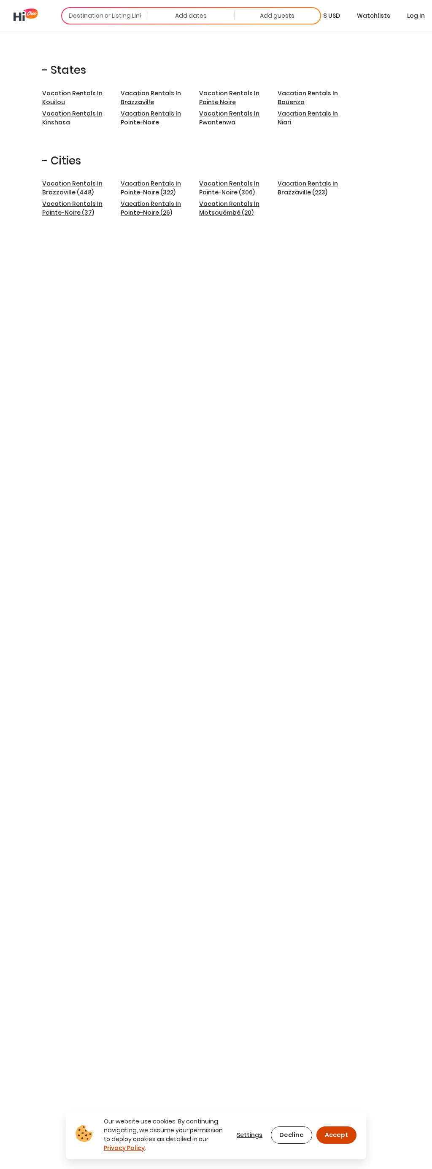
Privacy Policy (124, 1148)
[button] (331, 15)
